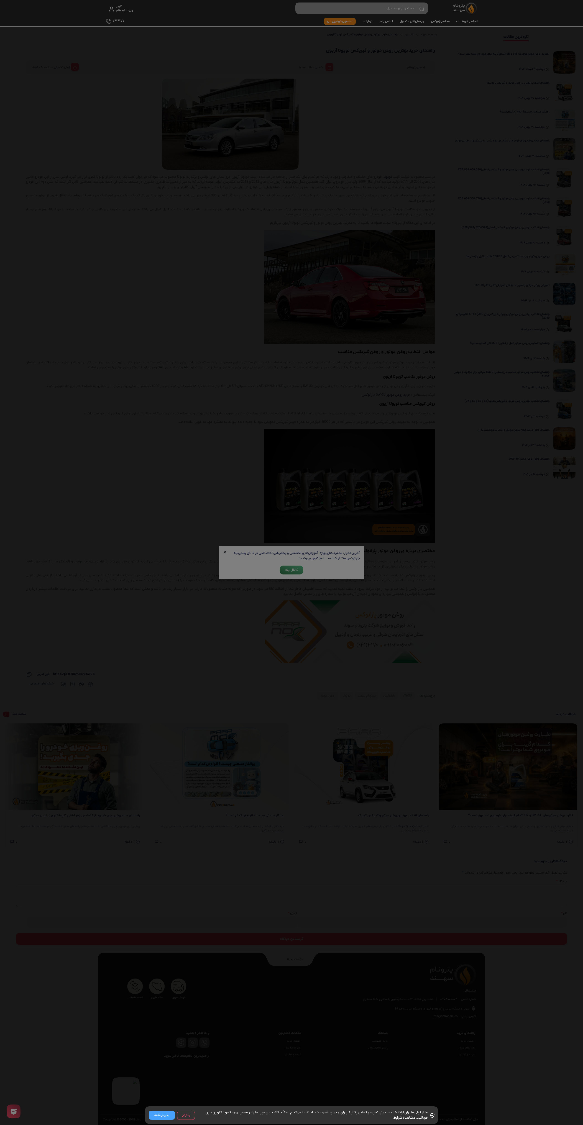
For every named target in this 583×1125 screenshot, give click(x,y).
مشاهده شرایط (404, 1117)
